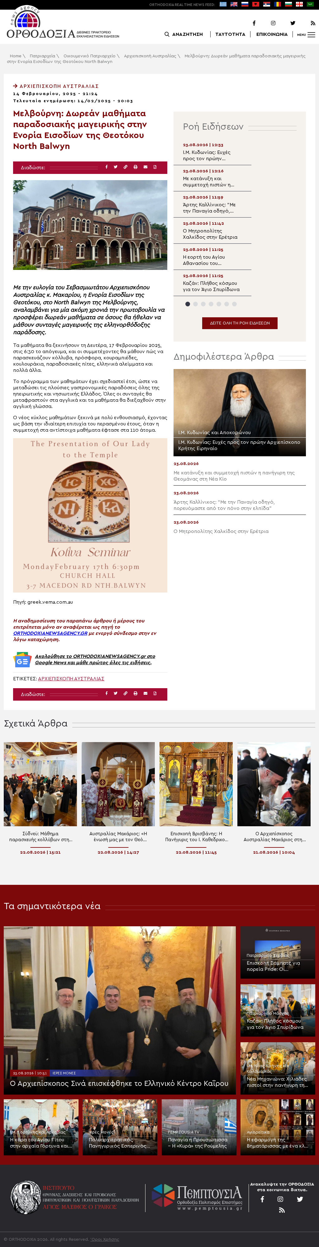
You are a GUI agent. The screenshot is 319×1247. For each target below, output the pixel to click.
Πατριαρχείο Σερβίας (268, 955)
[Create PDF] (155, 167)
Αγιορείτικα (258, 1132)
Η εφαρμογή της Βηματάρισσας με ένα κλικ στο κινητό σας (278, 1143)
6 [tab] (226, 304)
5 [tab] (219, 304)
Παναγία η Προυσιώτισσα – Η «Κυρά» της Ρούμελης (197, 1143)
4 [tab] (211, 304)
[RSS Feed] (306, 23)
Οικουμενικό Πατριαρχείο (90, 56)
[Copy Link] (125, 167)
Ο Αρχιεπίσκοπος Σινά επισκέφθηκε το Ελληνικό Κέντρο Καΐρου (119, 1083)
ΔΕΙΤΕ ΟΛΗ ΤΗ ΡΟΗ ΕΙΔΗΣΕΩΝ (240, 323)
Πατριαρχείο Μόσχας (268, 1013)
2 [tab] (195, 304)
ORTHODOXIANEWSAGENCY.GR (50, 633)
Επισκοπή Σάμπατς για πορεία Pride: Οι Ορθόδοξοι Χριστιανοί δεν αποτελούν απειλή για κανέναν (277, 966)
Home (15, 56)
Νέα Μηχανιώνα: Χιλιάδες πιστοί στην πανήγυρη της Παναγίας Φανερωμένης (277, 1082)
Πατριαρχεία (42, 56)
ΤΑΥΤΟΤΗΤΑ (230, 34)
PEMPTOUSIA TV (183, 1132)
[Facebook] (246, 23)
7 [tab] (234, 304)
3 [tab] (203, 304)
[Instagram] (266, 23)
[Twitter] (286, 23)
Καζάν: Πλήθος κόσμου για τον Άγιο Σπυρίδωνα (275, 1024)
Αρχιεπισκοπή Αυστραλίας (150, 56)
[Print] (135, 167)
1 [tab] (187, 304)
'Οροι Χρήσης (104, 1239)
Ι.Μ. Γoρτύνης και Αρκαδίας (38, 1132)
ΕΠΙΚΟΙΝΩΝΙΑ (272, 34)
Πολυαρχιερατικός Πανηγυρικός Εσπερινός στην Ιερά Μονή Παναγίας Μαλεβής (119, 1143)
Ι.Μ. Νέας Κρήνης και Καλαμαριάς (268, 1069)
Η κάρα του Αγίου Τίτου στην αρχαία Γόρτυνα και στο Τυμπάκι (39, 1143)
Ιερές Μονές (64, 1073)
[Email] (145, 167)
